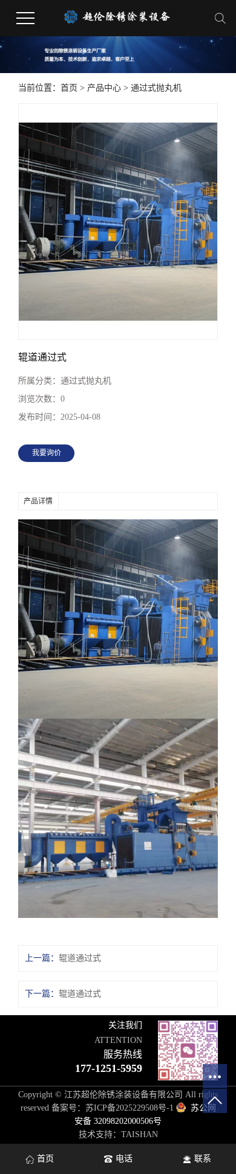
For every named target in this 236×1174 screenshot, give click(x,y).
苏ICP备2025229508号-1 (129, 1107)
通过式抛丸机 (156, 87)
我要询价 (46, 453)
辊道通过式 (80, 958)
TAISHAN (139, 1134)
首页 (69, 87)
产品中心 (104, 87)
